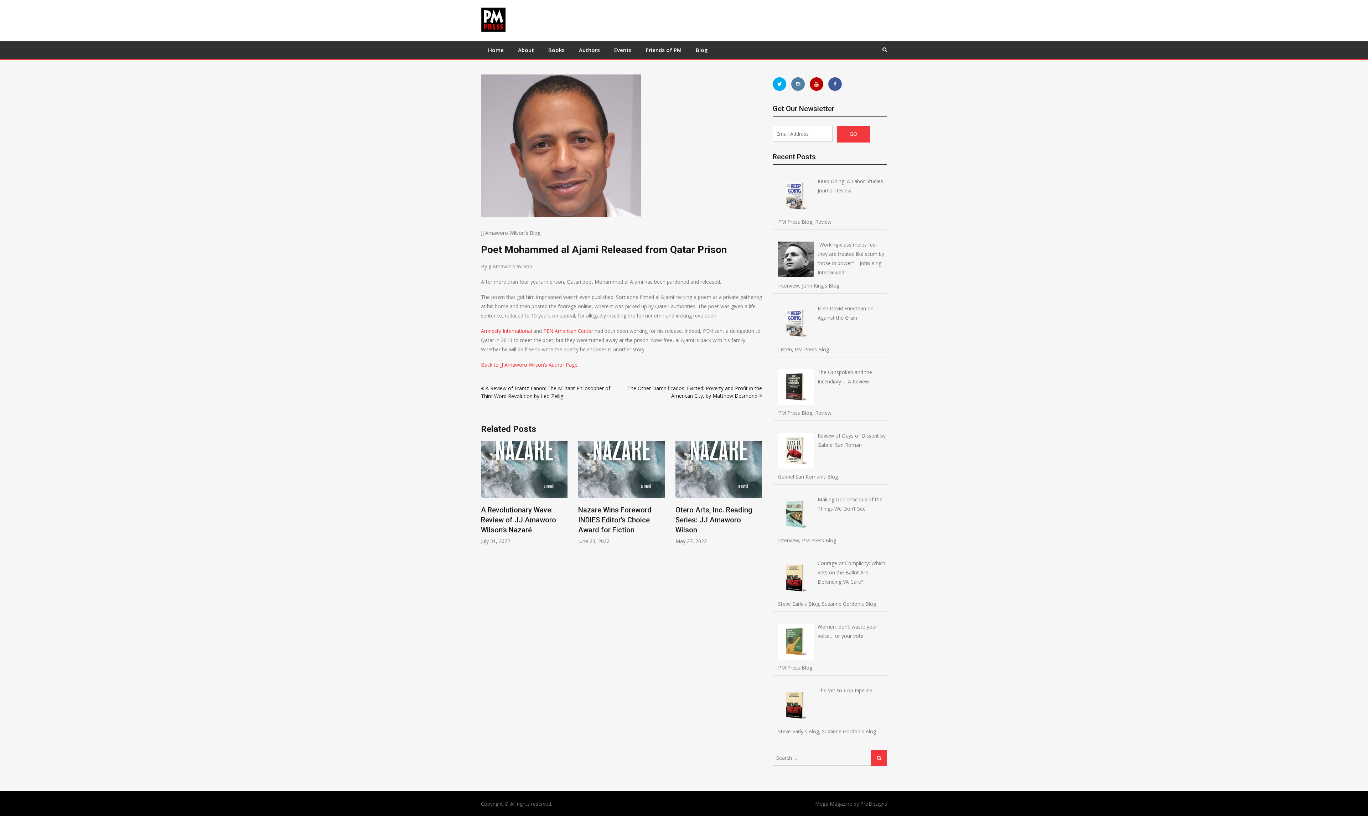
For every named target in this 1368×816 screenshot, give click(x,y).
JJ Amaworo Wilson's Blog (510, 232)
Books (556, 49)
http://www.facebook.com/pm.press (835, 84)
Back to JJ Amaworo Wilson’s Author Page (529, 364)
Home (496, 49)
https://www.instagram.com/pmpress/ (798, 84)
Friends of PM (664, 49)
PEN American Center (568, 330)
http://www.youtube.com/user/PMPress (816, 84)
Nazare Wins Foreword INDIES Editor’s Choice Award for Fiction (615, 520)
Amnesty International (506, 330)
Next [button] (757, 496)
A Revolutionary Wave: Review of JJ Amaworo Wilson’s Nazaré (518, 520)
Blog (702, 49)
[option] (524, 492)
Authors (589, 49)
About (526, 49)
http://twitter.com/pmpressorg (779, 84)
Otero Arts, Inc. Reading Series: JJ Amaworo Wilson (713, 520)
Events (623, 49)
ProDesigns (873, 803)
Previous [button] (485, 496)
